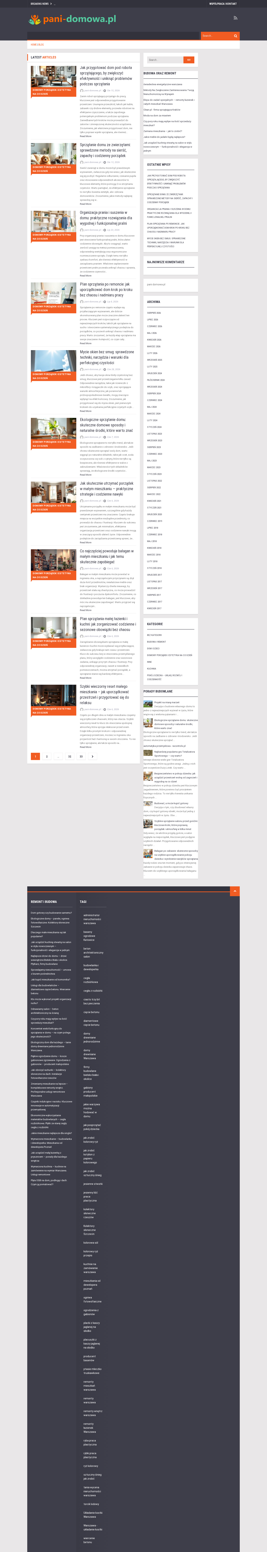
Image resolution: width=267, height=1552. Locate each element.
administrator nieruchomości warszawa (92, 919)
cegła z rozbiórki (93, 990)
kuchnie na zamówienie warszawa (91, 1268)
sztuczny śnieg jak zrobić (93, 1476)
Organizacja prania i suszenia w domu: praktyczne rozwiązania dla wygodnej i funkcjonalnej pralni (106, 218)
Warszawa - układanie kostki (93, 1527)
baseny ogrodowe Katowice (89, 935)
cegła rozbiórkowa (91, 980)
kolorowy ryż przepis (91, 1253)
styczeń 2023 (154, 474)
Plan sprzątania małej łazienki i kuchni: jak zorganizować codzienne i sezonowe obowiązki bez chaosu (108, 624)
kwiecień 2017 (154, 608)
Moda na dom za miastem (157, 115)
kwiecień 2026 (154, 339)
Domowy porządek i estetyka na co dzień (52, 92)
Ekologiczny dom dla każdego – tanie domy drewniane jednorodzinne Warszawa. (51, 1046)
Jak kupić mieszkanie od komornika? (50, 979)
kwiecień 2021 (154, 501)
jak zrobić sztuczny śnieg (93, 1173)
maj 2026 (152, 333)
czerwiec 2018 (154, 534)
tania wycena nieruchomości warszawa (92, 1491)
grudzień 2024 (154, 373)
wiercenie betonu (89, 1540)
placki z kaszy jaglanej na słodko (92, 1326)
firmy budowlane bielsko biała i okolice (91, 1073)
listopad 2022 (154, 480)
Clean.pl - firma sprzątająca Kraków (161, 109)
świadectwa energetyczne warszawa (162, 84)
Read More (85, 136)
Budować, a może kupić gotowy (171, 803)
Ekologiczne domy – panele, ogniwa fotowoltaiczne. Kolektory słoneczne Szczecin (50, 922)
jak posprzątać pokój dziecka (92, 1127)
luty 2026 (152, 353)
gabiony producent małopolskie (91, 1091)
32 (69, 756)
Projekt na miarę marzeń (166, 702)
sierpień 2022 (154, 487)
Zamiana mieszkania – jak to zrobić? (162, 131)
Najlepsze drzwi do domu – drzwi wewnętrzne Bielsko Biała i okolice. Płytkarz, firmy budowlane (49, 960)
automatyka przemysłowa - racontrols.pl (164, 746)
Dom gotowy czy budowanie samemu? (51, 912)
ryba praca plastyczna (90, 1442)
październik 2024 (156, 380)
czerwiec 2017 (154, 601)
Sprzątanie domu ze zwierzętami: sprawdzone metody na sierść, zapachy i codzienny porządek (105, 150)
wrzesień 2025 (154, 360)
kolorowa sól (91, 1242)
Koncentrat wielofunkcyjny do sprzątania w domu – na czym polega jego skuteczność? (50, 1032)
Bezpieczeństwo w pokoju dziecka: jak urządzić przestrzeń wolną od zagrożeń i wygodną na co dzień (175, 777)
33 (81, 756)
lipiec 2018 (152, 527)
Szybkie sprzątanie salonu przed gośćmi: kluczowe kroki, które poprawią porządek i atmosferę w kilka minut (176, 825)
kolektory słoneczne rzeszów (90, 1213)
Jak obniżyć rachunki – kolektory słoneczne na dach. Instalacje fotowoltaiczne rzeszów (48, 1074)
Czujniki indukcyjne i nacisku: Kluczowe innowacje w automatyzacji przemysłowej (51, 1105)
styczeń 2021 (154, 507)
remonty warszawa (90, 1400)
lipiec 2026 (152, 319)
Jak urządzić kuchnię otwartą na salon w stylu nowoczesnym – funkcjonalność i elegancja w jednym (167, 146)
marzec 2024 (153, 413)
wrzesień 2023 (154, 440)
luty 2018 (152, 561)
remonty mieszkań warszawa (90, 1385)
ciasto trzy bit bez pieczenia (92, 1001)
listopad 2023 (154, 433)
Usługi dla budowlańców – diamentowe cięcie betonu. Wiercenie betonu (50, 989)
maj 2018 (152, 541)
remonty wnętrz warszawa (93, 1413)
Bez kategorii (154, 635)
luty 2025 (152, 366)
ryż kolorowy (91, 1466)
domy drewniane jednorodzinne (92, 1037)
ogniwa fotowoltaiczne (93, 1299)
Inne (149, 662)
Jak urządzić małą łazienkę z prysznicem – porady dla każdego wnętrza (49, 1156)
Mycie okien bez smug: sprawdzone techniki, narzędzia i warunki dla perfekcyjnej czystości (107, 357)
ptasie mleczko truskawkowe (93, 1371)
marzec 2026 (153, 346)
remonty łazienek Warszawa (90, 1427)
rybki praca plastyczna (90, 1455)
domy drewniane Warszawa (90, 1054)
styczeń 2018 (154, 568)
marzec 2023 (153, 467)
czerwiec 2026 (154, 326)
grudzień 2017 (154, 574)
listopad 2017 (154, 581)
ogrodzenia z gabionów (91, 1312)
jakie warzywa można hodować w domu (92, 1110)
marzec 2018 (153, 554)
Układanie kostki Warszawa (93, 1514)
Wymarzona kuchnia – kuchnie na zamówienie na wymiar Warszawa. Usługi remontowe (49, 1170)
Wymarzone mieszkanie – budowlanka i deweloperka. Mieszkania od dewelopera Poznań (51, 1143)
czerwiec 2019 (154, 521)
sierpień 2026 (154, 312)
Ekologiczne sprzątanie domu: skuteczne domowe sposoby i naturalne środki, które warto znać (106, 425)
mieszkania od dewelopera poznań (92, 1284)
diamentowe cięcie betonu (91, 1022)
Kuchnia (151, 668)
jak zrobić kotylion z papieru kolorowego (90, 1156)
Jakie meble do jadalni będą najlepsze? (164, 137)
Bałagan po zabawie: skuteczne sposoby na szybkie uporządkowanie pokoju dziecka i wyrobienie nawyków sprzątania (176, 855)
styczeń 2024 (154, 427)
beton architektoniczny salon (93, 952)
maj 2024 (152, 407)
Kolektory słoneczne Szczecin (90, 1230)
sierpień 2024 (154, 393)
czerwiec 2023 (154, 454)
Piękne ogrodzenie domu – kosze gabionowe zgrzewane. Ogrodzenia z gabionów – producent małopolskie (50, 1060)
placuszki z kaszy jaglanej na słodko (92, 1343)
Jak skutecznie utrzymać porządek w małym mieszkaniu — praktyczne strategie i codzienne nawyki (107, 488)
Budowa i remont (156, 641)
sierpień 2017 (154, 595)
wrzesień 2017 (154, 588)
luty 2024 (152, 420)
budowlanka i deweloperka (91, 967)
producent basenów (90, 1358)
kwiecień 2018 (154, 548)
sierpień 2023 (154, 447)
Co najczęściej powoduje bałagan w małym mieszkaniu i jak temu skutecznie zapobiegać (107, 556)
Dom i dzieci (153, 648)
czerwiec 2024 (154, 400)
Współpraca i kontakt (223, 3)
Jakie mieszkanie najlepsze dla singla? (51, 1133)
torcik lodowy (91, 1504)
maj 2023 (152, 460)
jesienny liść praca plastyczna (91, 1196)
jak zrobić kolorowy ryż (91, 1139)
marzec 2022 (153, 494)
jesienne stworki (93, 1183)
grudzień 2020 (154, 514)
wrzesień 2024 (154, 386)
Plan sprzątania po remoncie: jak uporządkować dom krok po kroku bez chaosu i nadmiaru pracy (106, 289)
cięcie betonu (91, 1012)
